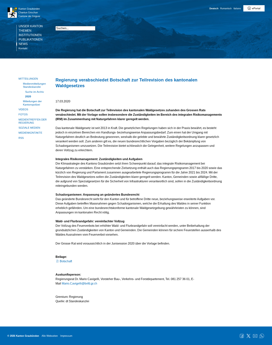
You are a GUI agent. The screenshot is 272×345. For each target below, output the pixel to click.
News (23, 44)
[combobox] (75, 28)
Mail (255, 336)
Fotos (23, 114)
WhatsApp (262, 336)
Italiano (237, 8)
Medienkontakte (30, 132)
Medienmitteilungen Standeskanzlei (34, 85)
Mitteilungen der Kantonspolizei (32, 103)
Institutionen (30, 35)
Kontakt (23, 48)
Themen (25, 30)
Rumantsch (226, 8)
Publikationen (31, 39)
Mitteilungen (28, 78)
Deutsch (213, 8)
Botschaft (66, 261)
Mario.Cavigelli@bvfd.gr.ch (79, 283)
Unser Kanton (31, 26)
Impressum (66, 335)
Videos (23, 109)
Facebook (242, 336)
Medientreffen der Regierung (33, 121)
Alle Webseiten (50, 335)
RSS (21, 137)
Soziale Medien (29, 127)
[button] (218, 26)
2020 (28, 96)
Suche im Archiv (34, 91)
